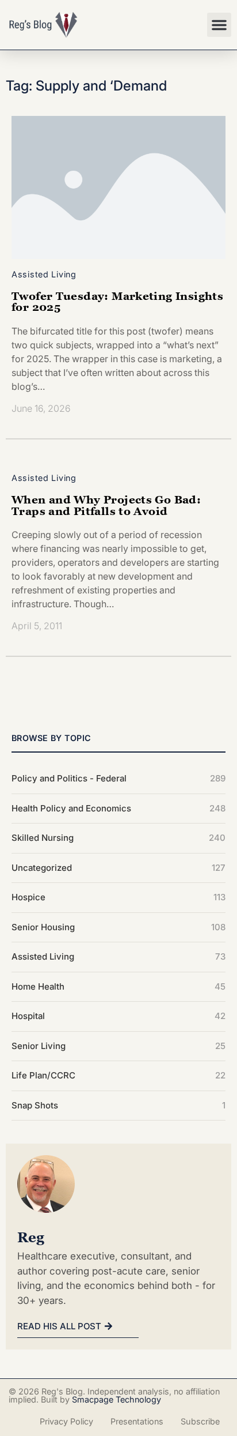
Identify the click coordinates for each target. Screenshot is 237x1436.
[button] (219, 25)
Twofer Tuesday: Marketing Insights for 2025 (117, 301)
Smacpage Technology (116, 1399)
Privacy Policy (66, 1421)
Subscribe (200, 1421)
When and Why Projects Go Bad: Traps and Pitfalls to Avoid (106, 505)
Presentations (136, 1421)
